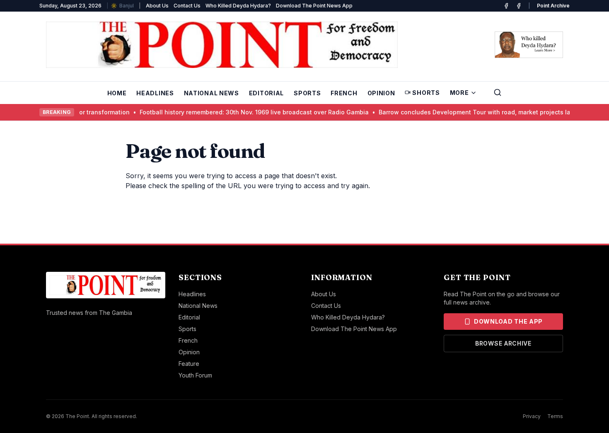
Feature (189, 363)
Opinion (381, 93)
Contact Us (187, 5)
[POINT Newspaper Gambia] (506, 6)
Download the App (508, 321)
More (459, 92)
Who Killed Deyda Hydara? (238, 5)
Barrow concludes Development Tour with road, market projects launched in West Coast (479, 112)
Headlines (155, 93)
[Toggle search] (497, 92)
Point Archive (553, 5)
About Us (157, 5)
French (344, 93)
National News (211, 93)
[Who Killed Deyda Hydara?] (529, 44)
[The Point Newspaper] (519, 6)
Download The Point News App (314, 5)
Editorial (266, 93)
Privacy (532, 416)
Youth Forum (195, 375)
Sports (307, 93)
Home (117, 93)
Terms (555, 416)
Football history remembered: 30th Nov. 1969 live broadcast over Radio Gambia (226, 112)
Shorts (426, 92)
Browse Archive (503, 343)
